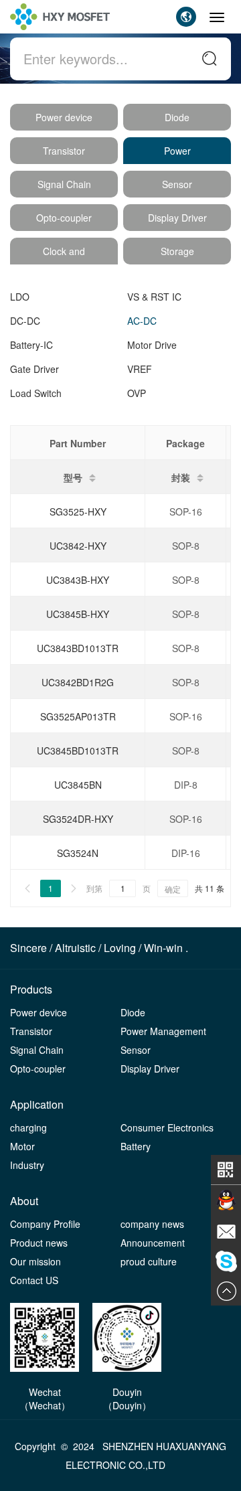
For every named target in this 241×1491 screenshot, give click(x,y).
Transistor (64, 150)
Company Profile (45, 1224)
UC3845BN (78, 784)
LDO (19, 296)
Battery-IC (31, 344)
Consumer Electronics (167, 1127)
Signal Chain (64, 184)
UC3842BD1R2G (78, 682)
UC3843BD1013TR (77, 648)
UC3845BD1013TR (77, 750)
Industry (27, 1165)
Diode (177, 117)
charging (28, 1127)
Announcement (152, 1242)
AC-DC (142, 320)
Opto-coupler (64, 217)
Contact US (34, 1280)
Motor (22, 1146)
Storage (177, 251)
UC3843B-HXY (77, 579)
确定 (173, 888)
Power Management (163, 1031)
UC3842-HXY (78, 545)
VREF (139, 369)
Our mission (35, 1261)
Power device (63, 117)
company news (152, 1224)
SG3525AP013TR (78, 716)
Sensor (177, 184)
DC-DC (25, 320)
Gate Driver (34, 369)
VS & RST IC (154, 296)
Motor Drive (152, 344)
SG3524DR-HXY (78, 819)
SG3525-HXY (78, 511)
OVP (136, 393)
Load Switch (36, 393)
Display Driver (177, 217)
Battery (135, 1146)
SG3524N (77, 853)
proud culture (148, 1261)
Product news (39, 1242)
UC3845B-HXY (77, 614)
